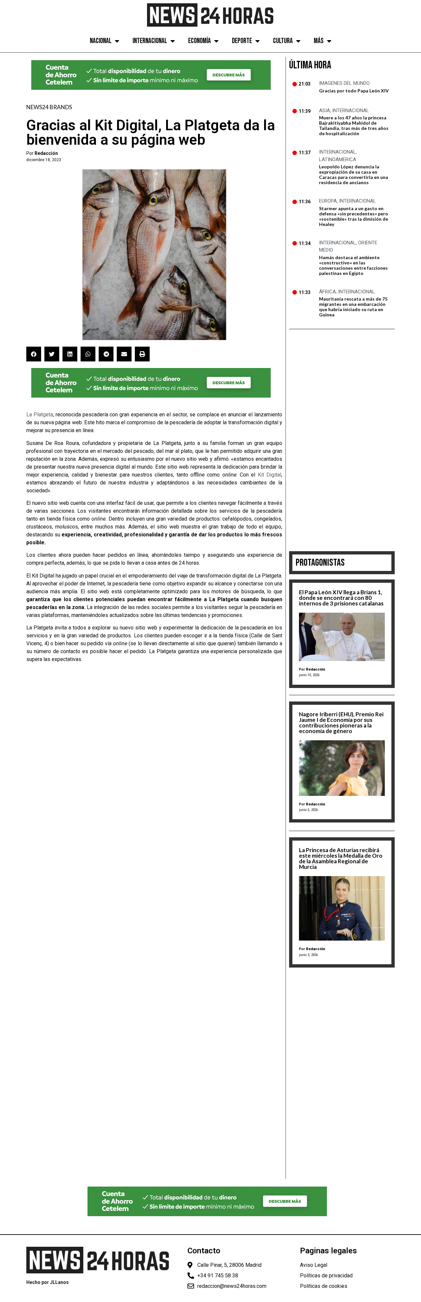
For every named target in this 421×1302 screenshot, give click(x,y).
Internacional (150, 41)
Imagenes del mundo (344, 83)
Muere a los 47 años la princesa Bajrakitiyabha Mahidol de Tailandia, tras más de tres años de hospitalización (353, 125)
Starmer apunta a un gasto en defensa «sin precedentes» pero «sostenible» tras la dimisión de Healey (353, 216)
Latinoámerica (337, 159)
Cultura (283, 41)
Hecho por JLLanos (47, 1282)
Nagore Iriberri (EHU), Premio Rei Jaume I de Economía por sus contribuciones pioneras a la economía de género (341, 722)
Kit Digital (269, 475)
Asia (324, 110)
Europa (328, 201)
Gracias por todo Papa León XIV (354, 90)
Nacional (100, 41)
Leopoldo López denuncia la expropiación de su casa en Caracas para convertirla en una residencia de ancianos (353, 174)
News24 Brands (49, 107)
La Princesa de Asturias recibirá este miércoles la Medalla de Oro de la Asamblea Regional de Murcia (341, 858)
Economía (199, 41)
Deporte (242, 41)
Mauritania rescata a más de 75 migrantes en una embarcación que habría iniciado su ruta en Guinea (353, 306)
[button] (33, 354)
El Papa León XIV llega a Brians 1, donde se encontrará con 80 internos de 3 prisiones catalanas (341, 598)
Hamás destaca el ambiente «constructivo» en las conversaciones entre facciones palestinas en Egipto (353, 265)
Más (319, 41)
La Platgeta (39, 414)
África (327, 292)
